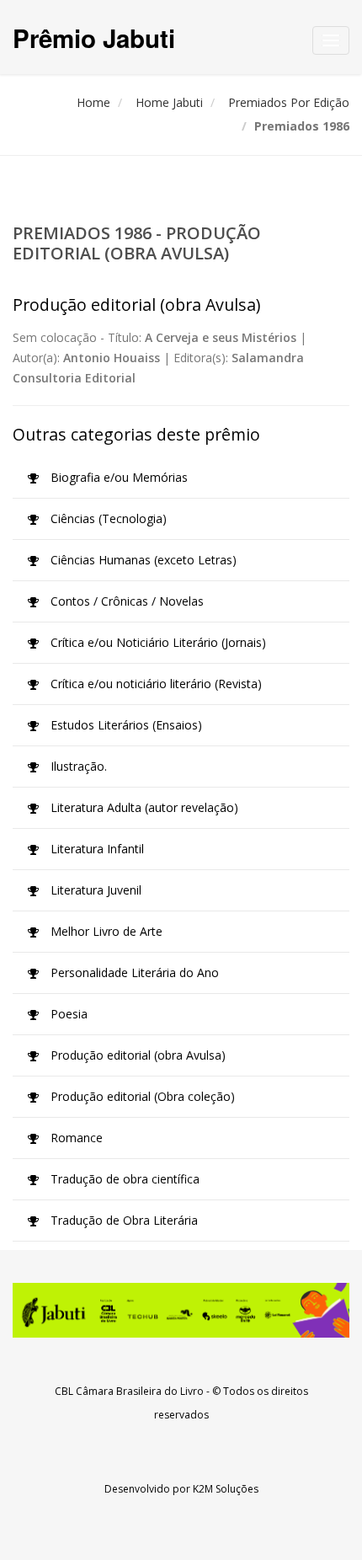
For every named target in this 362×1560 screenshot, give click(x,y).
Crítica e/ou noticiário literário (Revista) (154, 684)
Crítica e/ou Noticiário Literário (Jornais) (156, 642)
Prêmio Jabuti (94, 37)
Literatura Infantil (95, 849)
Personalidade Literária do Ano (133, 972)
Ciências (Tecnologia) (107, 518)
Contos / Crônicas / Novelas (125, 601)
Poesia (67, 1014)
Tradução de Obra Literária (122, 1220)
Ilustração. (77, 766)
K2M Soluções (225, 1489)
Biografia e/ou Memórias (117, 477)
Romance (75, 1138)
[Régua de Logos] (181, 1310)
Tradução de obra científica (123, 1179)
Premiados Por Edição (288, 102)
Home (93, 102)
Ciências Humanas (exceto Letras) (142, 560)
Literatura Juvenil (94, 890)
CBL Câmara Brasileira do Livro (129, 1391)
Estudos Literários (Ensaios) (124, 725)
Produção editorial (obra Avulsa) (136, 1055)
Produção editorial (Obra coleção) (141, 1096)
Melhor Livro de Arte (104, 931)
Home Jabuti (169, 102)
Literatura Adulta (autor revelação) (142, 807)
